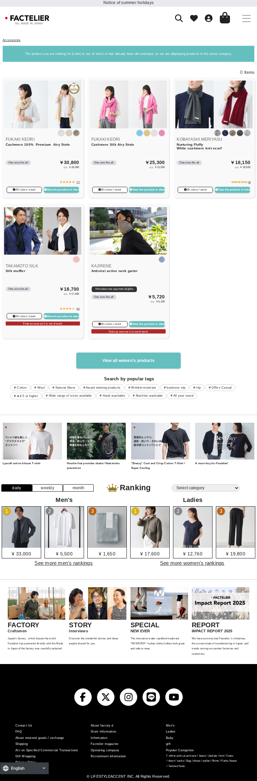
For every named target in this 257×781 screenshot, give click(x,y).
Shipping (21, 744)
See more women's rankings (192, 563)
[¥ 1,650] (107, 545)
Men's (170, 725)
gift (168, 744)
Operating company (105, 750)
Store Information (103, 731)
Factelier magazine (104, 744)
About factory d (102, 725)
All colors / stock (25, 189)
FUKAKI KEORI (20, 139)
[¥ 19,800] (235, 545)
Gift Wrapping (25, 756)
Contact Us (23, 725)
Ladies (170, 731)
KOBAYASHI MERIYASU (199, 139)
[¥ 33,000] (21, 545)
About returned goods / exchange (39, 738)
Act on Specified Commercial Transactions (46, 750)
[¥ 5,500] (64, 545)
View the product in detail (63, 189)
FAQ (18, 731)
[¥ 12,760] (192, 545)
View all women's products (128, 361)
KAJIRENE (101, 266)
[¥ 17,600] (150, 545)
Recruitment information (108, 756)
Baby (169, 738)
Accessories (12, 40)
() (77, 182)
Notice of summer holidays (128, 2)
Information (99, 738)
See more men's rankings (63, 563)
